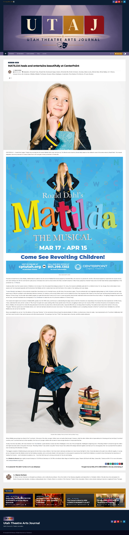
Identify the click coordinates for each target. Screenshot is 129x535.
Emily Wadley (23, 278)
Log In (44, 53)
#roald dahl (65, 74)
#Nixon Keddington (57, 74)
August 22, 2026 (72, 504)
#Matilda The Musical (40, 74)
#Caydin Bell (42, 72)
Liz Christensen (39, 297)
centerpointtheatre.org (14, 460)
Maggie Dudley (83, 504)
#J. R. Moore (111, 72)
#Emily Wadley (103, 72)
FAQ (38, 53)
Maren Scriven (18, 70)
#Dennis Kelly (95, 72)
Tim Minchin (65, 152)
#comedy (81, 72)
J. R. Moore (17, 282)
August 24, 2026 (42, 504)
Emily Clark (21, 504)
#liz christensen (26, 74)
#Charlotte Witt (64, 72)
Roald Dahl (111, 152)
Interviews (20, 53)
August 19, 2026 (103, 504)
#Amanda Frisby (34, 72)
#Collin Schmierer (73, 72)
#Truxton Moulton (88, 74)
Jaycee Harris (117, 278)
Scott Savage (113, 504)
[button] (113, 53)
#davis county (87, 72)
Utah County (113, 498)
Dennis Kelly (79, 152)
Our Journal (30, 53)
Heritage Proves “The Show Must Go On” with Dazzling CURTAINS (47, 500)
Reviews (11, 53)
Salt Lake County (14, 496)
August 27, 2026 (11, 504)
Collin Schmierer (109, 291)
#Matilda (32, 74)
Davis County (11, 62)
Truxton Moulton (10, 291)
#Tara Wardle (72, 74)
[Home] (5, 53)
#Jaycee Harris (17, 74)
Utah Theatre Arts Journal (21, 523)
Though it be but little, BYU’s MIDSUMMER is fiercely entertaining (101, 467)
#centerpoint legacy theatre (53, 72)
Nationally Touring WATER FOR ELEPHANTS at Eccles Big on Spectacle (18, 500)
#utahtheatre (101, 498)
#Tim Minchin (79, 74)
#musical (49, 74)
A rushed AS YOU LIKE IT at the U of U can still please (23, 467)
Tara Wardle (38, 443)
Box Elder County (40, 496)
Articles (107, 498)
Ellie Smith (51, 504)
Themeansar (29, 532)
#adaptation (26, 72)
